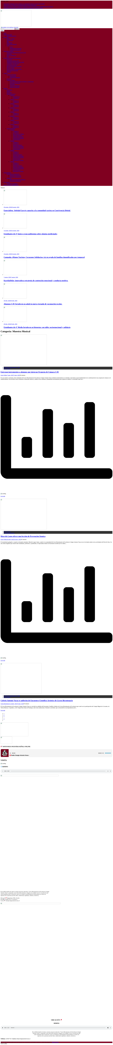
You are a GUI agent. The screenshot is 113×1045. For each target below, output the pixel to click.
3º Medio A (16, 152)
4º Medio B (16, 164)
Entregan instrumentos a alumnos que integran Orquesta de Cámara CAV (30, 372)
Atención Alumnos (17, 135)
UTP (8, 45)
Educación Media (11, 128)
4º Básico (12, 107)
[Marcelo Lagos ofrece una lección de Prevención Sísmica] (24, 529)
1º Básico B (16, 98)
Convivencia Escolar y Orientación (12, 58)
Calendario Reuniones (18, 138)
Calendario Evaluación (15, 50)
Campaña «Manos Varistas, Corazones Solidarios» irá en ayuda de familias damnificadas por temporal (28, 6)
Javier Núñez (4, 375)
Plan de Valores (10, 67)
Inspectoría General (8, 51)
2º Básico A (16, 101)
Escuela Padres (16, 139)
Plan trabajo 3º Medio (18, 160)
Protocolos (9, 59)
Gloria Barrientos (5, 703)
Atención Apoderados (18, 136)
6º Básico (12, 116)
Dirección (6, 37)
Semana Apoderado (14, 87)
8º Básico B (16, 127)
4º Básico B (16, 110)
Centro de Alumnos (11, 74)
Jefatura (5, 88)
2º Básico (12, 99)
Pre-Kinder (9, 90)
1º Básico (12, 95)
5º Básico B (16, 114)
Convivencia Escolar (12, 65)
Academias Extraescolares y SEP (12, 367)
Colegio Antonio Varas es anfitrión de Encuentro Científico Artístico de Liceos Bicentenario (37, 701)
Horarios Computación (15, 175)
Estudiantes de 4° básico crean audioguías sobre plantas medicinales (20, 5)
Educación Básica (11, 94)
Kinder (8, 91)
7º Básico (12, 120)
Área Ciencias (7, 531)
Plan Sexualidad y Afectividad (14, 69)
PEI (8, 41)
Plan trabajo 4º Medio (18, 171)
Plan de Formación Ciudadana (14, 66)
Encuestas (9, 79)
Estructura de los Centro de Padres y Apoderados (22, 81)
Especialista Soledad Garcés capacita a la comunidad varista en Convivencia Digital (24, 4)
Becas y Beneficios (11, 55)
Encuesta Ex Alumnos (12, 183)
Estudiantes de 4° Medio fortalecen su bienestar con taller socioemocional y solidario (37, 327)
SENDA (9, 72)
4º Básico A (16, 109)
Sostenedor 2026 (8, 34)
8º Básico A (16, 125)
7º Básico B (16, 123)
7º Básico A (16, 121)
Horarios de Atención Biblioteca (17, 179)
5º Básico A (16, 113)
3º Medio (12, 150)
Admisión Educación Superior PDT (15, 62)
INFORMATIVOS (11, 36)
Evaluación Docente (12, 44)
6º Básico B (16, 119)
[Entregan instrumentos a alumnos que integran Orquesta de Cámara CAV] (24, 364)
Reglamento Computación (13, 174)
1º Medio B (16, 132)
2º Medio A (16, 142)
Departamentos (7, 172)
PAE (8, 56)
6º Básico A (16, 117)
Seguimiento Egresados (12, 70)
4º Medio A (16, 163)
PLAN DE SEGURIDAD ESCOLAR (16, 52)
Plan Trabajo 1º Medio (18, 134)
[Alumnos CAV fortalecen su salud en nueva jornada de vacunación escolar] (15, 298)
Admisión (9, 54)
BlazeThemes (55, 1042)
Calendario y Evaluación (13, 63)
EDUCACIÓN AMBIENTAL (11, 185)
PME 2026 (9, 43)
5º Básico (12, 112)
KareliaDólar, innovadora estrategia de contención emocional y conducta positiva (23, 8)
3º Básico (12, 103)
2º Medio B (16, 143)
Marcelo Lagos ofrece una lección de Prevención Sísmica (23, 536)
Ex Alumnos (7, 182)
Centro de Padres (11, 80)
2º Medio (12, 141)
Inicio (5, 33)
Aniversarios (13, 76)
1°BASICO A (16, 96)
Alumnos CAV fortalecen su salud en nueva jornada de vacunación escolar (33, 304)
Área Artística (7, 368)
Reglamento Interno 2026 (13, 61)
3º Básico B (16, 106)
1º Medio (12, 130)
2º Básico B (16, 102)
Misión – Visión (11, 38)
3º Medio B (16, 153)
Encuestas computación (15, 176)
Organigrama (10, 40)
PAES (11, 47)
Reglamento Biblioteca (15, 181)
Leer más (3, 496)
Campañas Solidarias (15, 77)
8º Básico (12, 124)
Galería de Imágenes (15, 85)
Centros (5, 73)
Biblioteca (9, 178)
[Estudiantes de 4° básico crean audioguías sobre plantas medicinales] (15, 228)
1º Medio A (16, 131)
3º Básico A (16, 105)
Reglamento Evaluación (15, 48)
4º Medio (12, 161)
